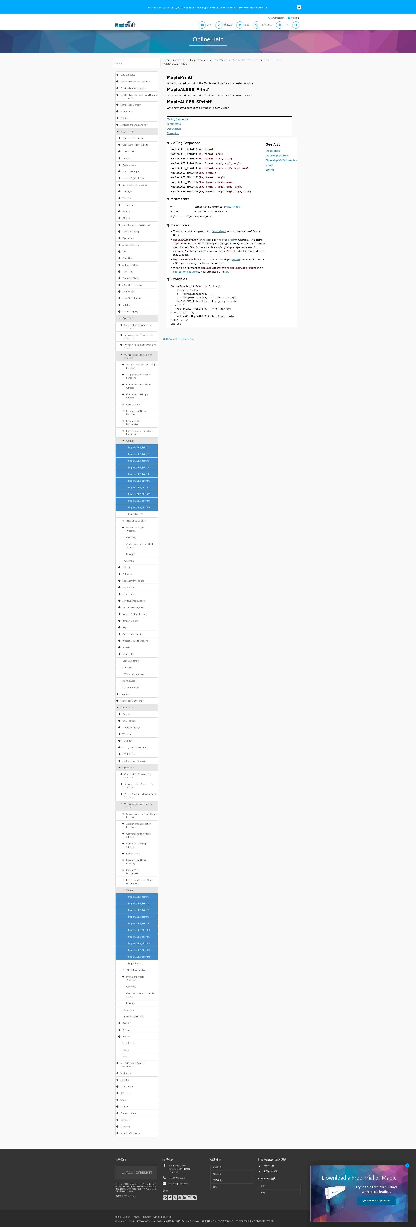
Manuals (124, 1106)
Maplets (126, 647)
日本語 (157, 1216)
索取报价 (295, 17)
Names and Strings (131, 231)
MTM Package (129, 754)
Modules (126, 211)
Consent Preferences (191, 1221)
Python (126, 1029)
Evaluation (127, 204)
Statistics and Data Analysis (134, 124)
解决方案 (217, 1173)
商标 (204, 1221)
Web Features (129, 734)
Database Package (131, 727)
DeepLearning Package (133, 580)
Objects (126, 218)
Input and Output (131, 171)
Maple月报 (269, 1165)
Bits (124, 251)
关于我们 (120, 1159)
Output (130, 440)
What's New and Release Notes (135, 81)
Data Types (128, 191)
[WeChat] (194, 1197)
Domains (126, 198)
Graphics (124, 694)
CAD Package (129, 720)
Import (125, 1056)
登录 (263, 1186)
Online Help (189, 59)
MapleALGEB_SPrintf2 (139, 494)
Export (125, 1050)
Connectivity (126, 707)
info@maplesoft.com (178, 1183)
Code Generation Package (135, 144)
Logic (124, 627)
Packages (126, 158)
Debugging (127, 574)
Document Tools (130, 278)
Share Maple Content (130, 104)
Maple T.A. (127, 740)
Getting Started (127, 74)
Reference (125, 1093)
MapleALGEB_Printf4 (138, 474)
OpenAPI (126, 1023)
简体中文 (167, 1216)
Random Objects (130, 620)
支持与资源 (218, 1180)
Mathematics (126, 111)
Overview (131, 537)
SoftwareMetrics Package (134, 614)
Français (137, 1216)
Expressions (128, 587)
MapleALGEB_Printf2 (138, 460)
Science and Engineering (131, 700)
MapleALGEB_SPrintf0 (139, 480)
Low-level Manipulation (133, 600)
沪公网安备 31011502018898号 (234, 1221)
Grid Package (128, 291)
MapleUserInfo (135, 514)
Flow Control (128, 594)
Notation (126, 304)
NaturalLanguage (130, 311)
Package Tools (129, 164)
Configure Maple (128, 1113)
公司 (215, 1186)
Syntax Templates (130, 687)
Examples (130, 554)
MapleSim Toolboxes (130, 1133)
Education (125, 1079)
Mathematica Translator (134, 760)
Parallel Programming (132, 634)
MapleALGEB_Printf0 (138, 447)
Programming (126, 131)
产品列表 (217, 1167)
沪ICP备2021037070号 (262, 1221)
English (126, 1216)
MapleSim (125, 1126)
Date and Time (129, 151)
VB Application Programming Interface (250, 59)
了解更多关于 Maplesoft (125, 1196)
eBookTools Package (132, 284)
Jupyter (126, 1036)
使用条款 (170, 1221)
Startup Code (128, 680)
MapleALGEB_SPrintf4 (139, 507)
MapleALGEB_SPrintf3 (139, 500)
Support (176, 59)
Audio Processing (130, 244)
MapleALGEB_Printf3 (138, 467)
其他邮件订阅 (270, 1171)
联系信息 (168, 1159)
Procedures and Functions (135, 640)
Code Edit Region (130, 660)
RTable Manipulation (136, 520)
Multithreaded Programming (136, 224)
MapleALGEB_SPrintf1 (139, 487)
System (124, 1099)
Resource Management (133, 607)
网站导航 (212, 1221)
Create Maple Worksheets (133, 88)
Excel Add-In (128, 1043)
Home (166, 59)
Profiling (126, 567)
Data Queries (133, 404)
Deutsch (147, 1216)
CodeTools (127, 271)
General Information (132, 138)
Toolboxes (125, 1119)
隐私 (178, 1221)
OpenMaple (128, 318)
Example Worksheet (134, 1016)
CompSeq (127, 667)
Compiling (127, 258)
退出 (263, 1192)
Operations (128, 238)
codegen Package (130, 264)
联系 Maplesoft (277, 17)
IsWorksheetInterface (133, 674)
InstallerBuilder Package (134, 178)
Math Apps (125, 1073)
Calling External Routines (134, 184)
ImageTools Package (132, 298)
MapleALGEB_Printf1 (138, 454)
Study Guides (126, 1086)
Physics (124, 118)
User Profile (128, 654)
